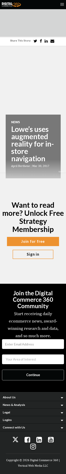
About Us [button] (9, 397)
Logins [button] (7, 419)
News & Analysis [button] (14, 404)
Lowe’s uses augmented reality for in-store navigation (32, 144)
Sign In (33, 254)
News (15, 122)
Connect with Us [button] (14, 427)
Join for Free (33, 241)
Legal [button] (6, 412)
